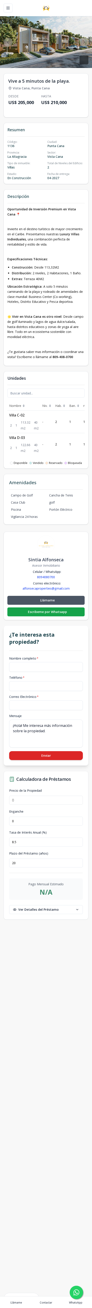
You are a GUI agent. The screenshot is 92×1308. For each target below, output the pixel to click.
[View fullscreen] (83, 59)
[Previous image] (8, 42)
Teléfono (17, 677)
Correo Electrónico (24, 697)
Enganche (16, 811)
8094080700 (46, 577)
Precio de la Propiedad (25, 790)
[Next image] (83, 42)
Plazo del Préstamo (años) (28, 853)
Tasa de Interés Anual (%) (28, 832)
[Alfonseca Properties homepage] (46, 8)
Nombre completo (23, 658)
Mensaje (15, 716)
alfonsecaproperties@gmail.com (46, 588)
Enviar (46, 755)
